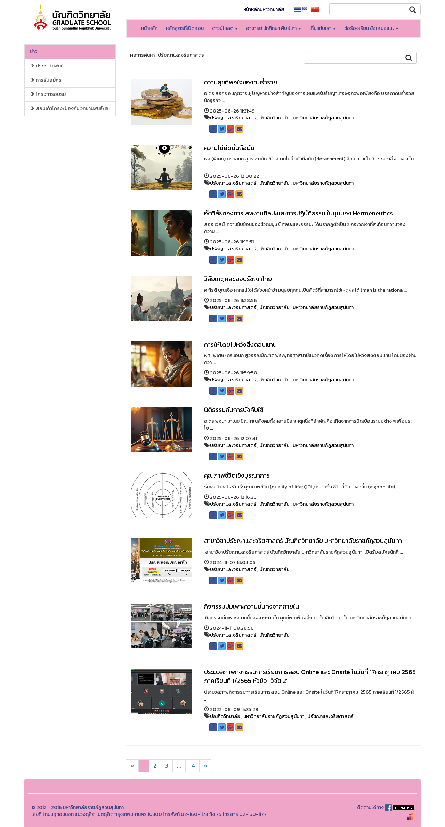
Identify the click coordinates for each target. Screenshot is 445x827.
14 (192, 765)
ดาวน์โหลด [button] (223, 28)
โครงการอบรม (50, 94)
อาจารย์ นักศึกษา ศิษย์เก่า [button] (272, 28)
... (179, 765)
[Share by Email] (239, 129)
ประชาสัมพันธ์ (49, 65)
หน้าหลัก (149, 28)
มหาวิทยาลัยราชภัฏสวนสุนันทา (323, 118)
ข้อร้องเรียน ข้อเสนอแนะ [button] (369, 28)
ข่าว (33, 51)
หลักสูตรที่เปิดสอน (185, 28)
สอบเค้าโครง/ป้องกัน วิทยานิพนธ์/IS (71, 108)
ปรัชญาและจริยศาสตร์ (233, 118)
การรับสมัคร (48, 80)
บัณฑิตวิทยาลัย (274, 118)
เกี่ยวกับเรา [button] (320, 28)
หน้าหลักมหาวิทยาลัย (263, 9)
